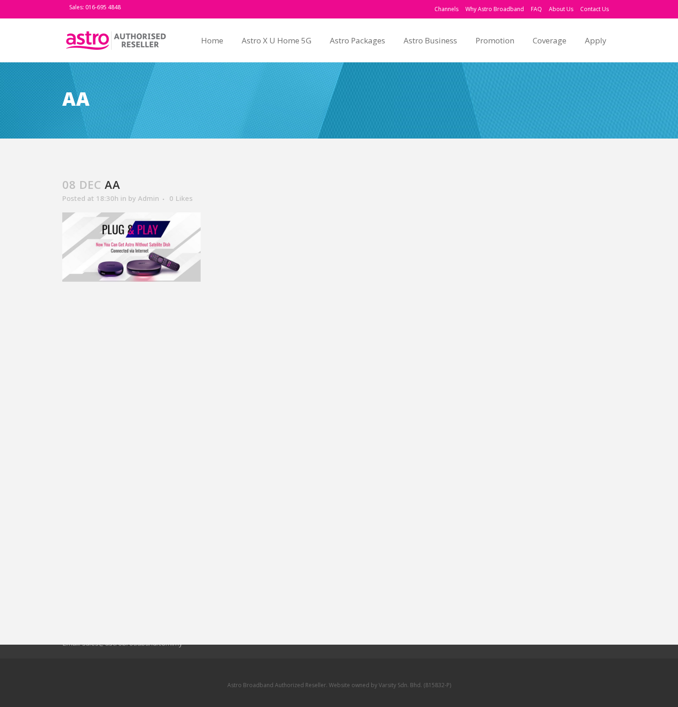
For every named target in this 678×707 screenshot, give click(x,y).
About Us (561, 9)
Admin (148, 198)
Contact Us (594, 9)
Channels (446, 9)
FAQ (536, 9)
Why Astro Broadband (494, 9)
